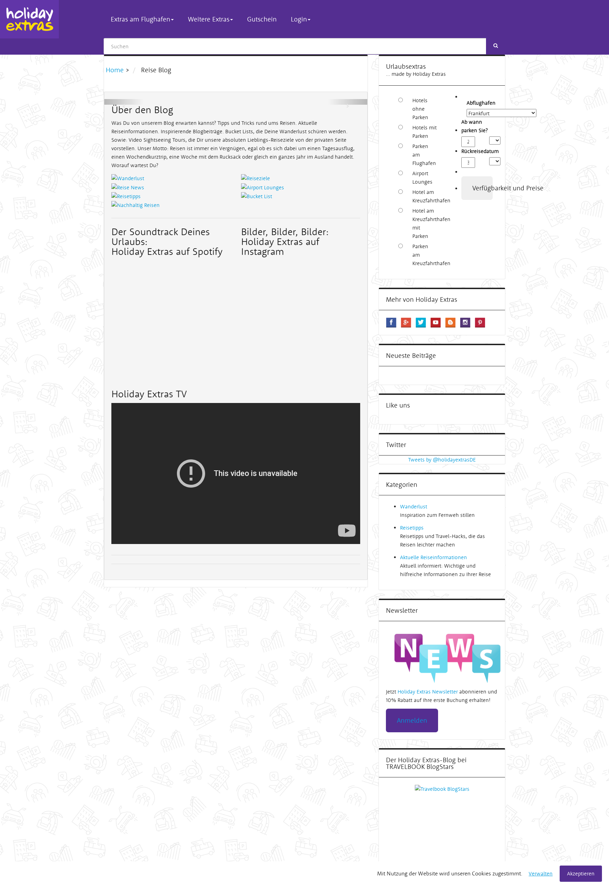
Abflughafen (470, 102)
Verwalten (541, 873)
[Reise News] (127, 186)
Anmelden (412, 720)
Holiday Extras (29, 19)
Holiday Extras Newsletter (428, 691)
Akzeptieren (581, 873)
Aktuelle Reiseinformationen (433, 557)
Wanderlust (413, 506)
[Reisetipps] (126, 196)
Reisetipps (412, 527)
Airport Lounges (422, 177)
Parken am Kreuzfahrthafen (424, 255)
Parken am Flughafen (424, 154)
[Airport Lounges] (262, 186)
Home (115, 70)
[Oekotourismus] (135, 204)
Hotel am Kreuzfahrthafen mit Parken (424, 223)
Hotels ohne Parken (420, 109)
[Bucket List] (256, 196)
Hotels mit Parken (424, 131)
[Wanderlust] (127, 178)
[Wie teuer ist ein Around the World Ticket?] (235, 102)
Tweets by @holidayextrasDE (442, 459)
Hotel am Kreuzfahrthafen (424, 196)
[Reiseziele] (255, 178)
